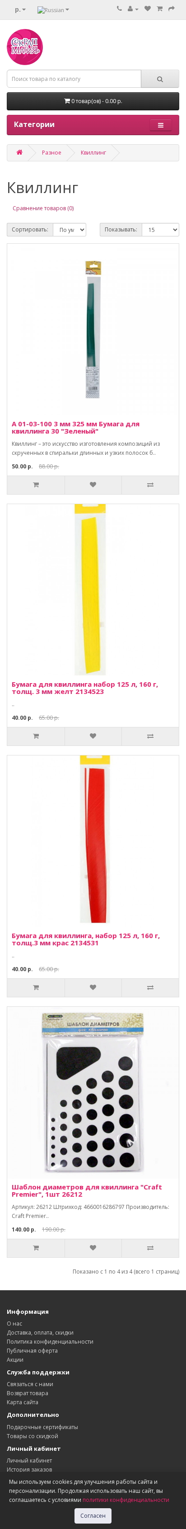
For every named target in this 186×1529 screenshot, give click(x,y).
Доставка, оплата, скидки (40, 1332)
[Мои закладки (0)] (147, 9)
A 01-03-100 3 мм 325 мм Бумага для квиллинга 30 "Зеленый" (76, 427)
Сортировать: (30, 229)
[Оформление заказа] (171, 9)
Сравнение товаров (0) (43, 208)
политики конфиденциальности (126, 1500)
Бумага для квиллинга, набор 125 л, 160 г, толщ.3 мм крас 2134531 (86, 939)
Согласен (93, 1516)
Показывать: (121, 229)
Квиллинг (93, 152)
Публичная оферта (32, 1350)
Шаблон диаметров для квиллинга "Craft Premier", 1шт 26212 (87, 1190)
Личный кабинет (29, 1460)
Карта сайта (22, 1402)
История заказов (29, 1469)
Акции (15, 1360)
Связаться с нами (30, 1384)
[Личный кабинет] (133, 9)
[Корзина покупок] (160, 9)
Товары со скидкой (32, 1436)
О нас (14, 1323)
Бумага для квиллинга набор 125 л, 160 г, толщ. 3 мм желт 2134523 (85, 688)
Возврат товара (27, 1393)
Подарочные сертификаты (42, 1427)
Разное (51, 152)
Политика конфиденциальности (50, 1341)
